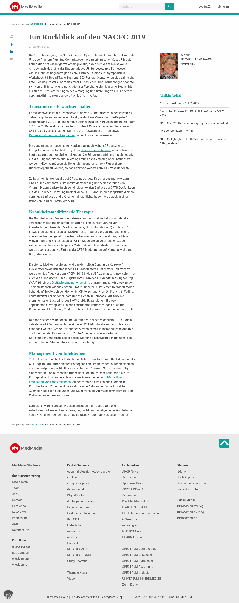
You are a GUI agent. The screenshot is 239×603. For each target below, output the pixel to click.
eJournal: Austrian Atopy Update (88, 471)
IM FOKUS (74, 519)
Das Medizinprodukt (135, 501)
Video (71, 578)
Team (16, 488)
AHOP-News (130, 471)
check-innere (20, 558)
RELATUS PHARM (79, 555)
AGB (15, 524)
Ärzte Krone (129, 477)
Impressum (19, 518)
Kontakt (17, 500)
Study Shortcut (77, 561)
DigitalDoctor (76, 495)
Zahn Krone (130, 584)
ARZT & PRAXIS (132, 489)
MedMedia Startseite (26, 465)
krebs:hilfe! (74, 525)
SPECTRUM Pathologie (137, 560)
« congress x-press (19, 24)
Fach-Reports (186, 477)
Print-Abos (19, 506)
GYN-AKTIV (129, 519)
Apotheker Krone (133, 483)
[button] (8, 595)
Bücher (182, 471)
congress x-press (78, 483)
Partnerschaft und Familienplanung (52, 135)
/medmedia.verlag (192, 512)
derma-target (75, 489)
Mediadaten (20, 482)
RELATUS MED (77, 549)
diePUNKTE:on (21, 546)
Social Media (186, 500)
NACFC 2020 (37, 24)
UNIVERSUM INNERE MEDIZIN (142, 578)
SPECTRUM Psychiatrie (137, 566)
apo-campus (20, 552)
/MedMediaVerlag (192, 506)
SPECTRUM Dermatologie (139, 549)
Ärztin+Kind (130, 495)
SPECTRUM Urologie (135, 572)
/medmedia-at (189, 518)
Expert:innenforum (79, 507)
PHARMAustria (132, 537)
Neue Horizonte (187, 489)
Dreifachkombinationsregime (71, 282)
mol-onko (73, 531)
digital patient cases (80, 501)
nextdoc (72, 537)
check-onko (19, 564)
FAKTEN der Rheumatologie (140, 513)
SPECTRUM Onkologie (137, 555)
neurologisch (130, 525)
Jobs (15, 494)
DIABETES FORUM (134, 507)
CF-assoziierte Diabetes (96, 150)
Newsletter (19, 512)
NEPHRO (131, 531)
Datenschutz (20, 530)
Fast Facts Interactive (81, 513)
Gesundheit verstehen (191, 483)
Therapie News (77, 572)
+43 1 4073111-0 (157, 597)
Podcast (72, 543)
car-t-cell (72, 477)
